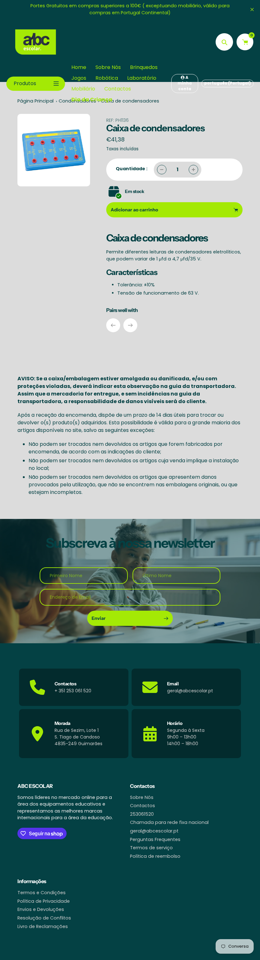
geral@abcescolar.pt (154, 831)
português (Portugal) (227, 83)
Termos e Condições (41, 892)
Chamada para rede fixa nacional (169, 822)
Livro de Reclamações (42, 926)
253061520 (142, 814)
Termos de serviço (151, 848)
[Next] (130, 325)
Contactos (142, 805)
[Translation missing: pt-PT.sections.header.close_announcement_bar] (252, 9)
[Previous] (113, 325)
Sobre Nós (141, 797)
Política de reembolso (155, 856)
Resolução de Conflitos (44, 918)
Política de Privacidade (43, 901)
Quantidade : (131, 168)
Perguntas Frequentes (155, 839)
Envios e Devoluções (40, 909)
